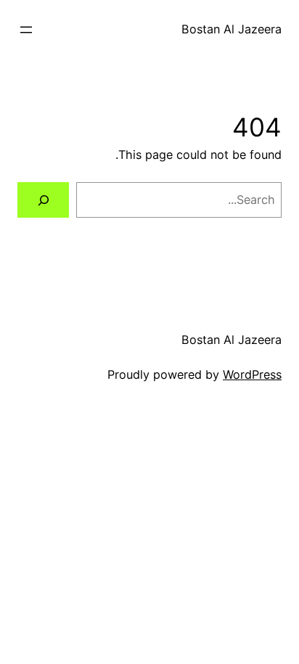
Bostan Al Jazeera (231, 29)
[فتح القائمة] (26, 29)
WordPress (252, 374)
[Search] (43, 200)
